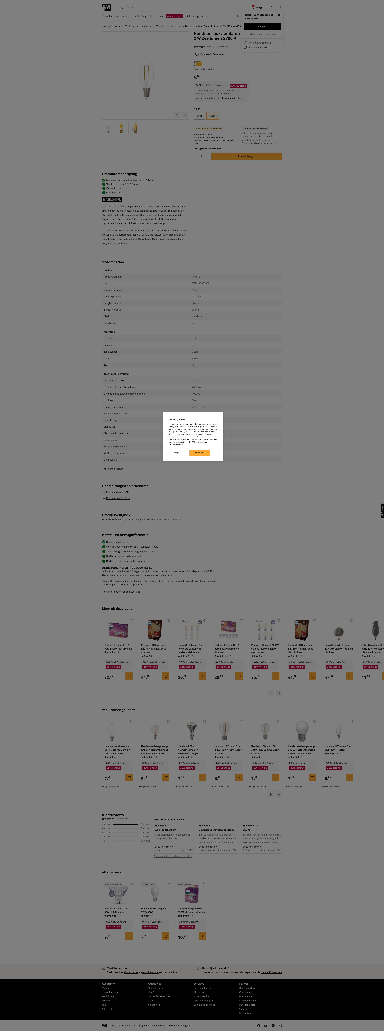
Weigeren (178, 452)
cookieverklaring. (178, 444)
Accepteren (200, 452)
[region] (193, 436)
